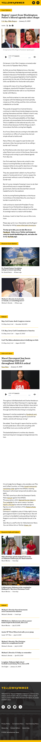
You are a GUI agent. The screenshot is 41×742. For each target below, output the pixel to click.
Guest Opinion (6, 10)
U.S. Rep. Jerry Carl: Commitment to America (18, 331)
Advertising (25, 728)
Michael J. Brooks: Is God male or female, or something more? (13, 300)
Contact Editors (15, 728)
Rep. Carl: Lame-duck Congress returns (16, 321)
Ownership (5, 728)
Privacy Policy (6, 724)
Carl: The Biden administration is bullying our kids (20, 340)
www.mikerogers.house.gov (26, 225)
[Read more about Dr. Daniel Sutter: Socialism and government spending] (20, 256)
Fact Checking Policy (32, 724)
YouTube (10, 236)
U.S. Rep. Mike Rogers (9, 21)
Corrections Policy (18, 724)
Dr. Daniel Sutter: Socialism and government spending (12, 269)
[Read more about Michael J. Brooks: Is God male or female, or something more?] (20, 287)
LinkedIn (10, 26)
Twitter (7, 26)
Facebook (13, 26)
